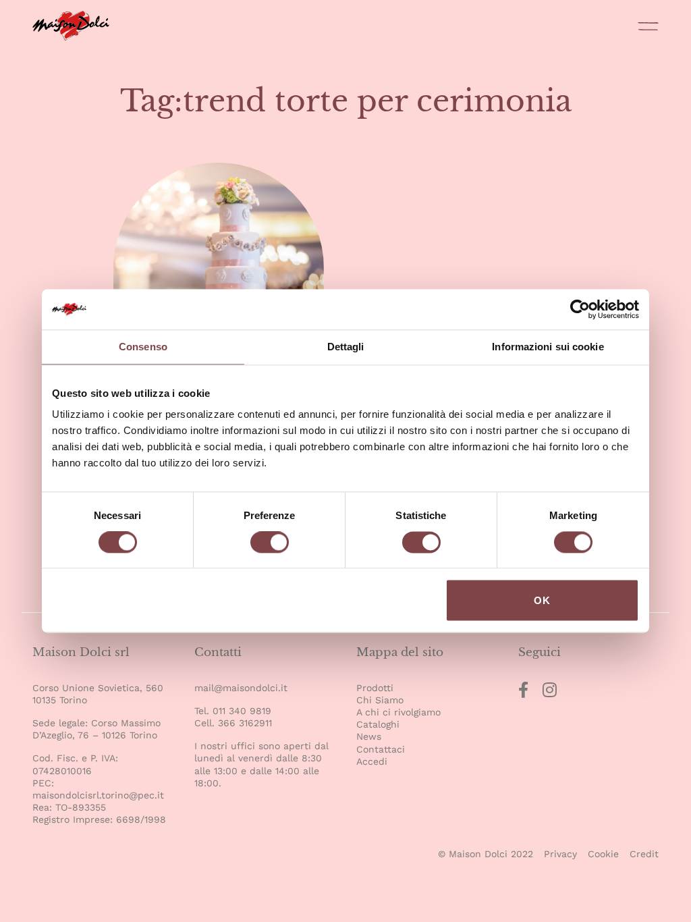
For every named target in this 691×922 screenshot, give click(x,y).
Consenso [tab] (143, 346)
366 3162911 (245, 722)
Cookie (603, 853)
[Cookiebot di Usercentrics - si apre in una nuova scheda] (580, 309)
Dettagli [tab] (345, 346)
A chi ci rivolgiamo (398, 712)
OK (542, 600)
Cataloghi (377, 724)
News (368, 736)
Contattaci (380, 749)
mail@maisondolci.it (240, 687)
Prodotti (374, 687)
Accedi (371, 761)
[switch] (269, 544)
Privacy (560, 853)
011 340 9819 (242, 710)
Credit (644, 853)
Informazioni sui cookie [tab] (547, 346)
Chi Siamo (380, 700)
